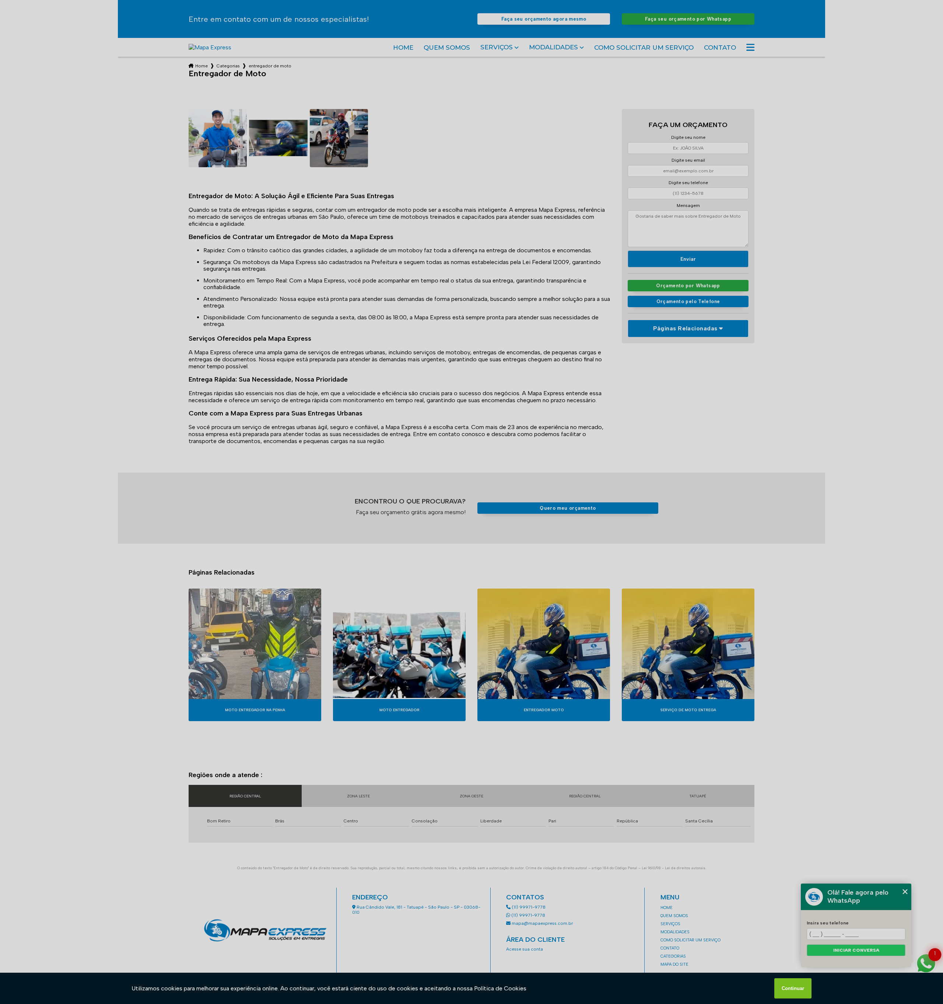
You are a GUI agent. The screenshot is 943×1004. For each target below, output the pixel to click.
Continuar (793, 988)
